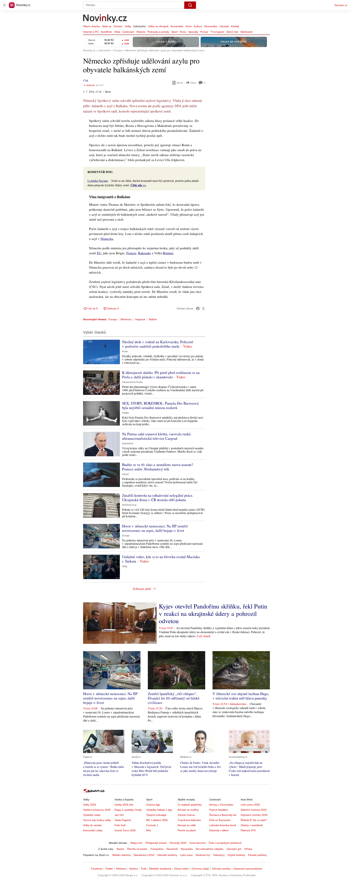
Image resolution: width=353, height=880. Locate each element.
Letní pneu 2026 (250, 804)
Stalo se (106, 26)
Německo (125, 319)
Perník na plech (187, 830)
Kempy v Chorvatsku (221, 804)
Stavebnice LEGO (144, 855)
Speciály (193, 31)
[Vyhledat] (190, 5)
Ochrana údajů (200, 868)
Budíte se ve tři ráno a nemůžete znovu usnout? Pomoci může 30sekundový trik (157, 467)
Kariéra (133, 868)
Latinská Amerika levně (222, 825)
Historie (140, 31)
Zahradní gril (233, 848)
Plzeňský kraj (129, 505)
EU (99, 253)
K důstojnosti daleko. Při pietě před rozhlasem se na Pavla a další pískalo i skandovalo (161, 374)
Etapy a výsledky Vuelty (128, 809)
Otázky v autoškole (252, 825)
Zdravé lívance (186, 814)
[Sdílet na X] (203, 308)
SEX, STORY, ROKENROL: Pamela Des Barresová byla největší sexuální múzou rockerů (160, 405)
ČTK (85, 80)
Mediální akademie (160, 868)
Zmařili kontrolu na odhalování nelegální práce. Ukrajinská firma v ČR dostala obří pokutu (157, 497)
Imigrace (140, 319)
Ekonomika (210, 26)
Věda (117, 31)
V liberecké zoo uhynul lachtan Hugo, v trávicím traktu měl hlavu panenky (241, 696)
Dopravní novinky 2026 (254, 814)
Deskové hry (203, 855)
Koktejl (235, 26)
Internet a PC (91, 31)
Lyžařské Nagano (98, 181)
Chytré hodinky (236, 855)
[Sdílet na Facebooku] (198, 308)
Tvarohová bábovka (189, 820)
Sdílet (193, 82)
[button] (101, 352)
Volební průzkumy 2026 (96, 809)
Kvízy (183, 31)
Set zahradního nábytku (209, 848)
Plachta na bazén (137, 848)
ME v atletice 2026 (157, 820)
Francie (131, 253)
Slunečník (172, 848)
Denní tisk (232, 31)
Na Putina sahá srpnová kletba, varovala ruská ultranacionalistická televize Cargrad (156, 436)
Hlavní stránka (91, 26)
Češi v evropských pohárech (225, 842)
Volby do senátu (92, 825)
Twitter (109, 868)
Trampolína (156, 848)
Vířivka (248, 848)
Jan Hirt (119, 814)
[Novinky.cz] (105, 19)
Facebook (96, 868)
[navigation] (4, 5)
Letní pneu (186, 855)
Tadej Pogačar (123, 820)
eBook (179, 82)
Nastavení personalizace (248, 868)
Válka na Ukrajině (158, 26)
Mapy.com (136, 842)
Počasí (204, 31)
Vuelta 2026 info (124, 804)
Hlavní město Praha (132, 382)
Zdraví (125, 474)
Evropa (112, 319)
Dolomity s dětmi (219, 830)
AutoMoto (106, 31)
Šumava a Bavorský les (222, 814)
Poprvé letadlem (218, 809)
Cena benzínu (197, 842)
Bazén (120, 848)
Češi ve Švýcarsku (220, 820)
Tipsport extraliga (156, 814)
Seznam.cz (340, 5)
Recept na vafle (187, 825)
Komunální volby (92, 830)
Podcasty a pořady (158, 31)
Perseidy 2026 (178, 842)
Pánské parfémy (257, 855)
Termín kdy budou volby (97, 820)
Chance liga (153, 804)
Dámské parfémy (167, 855)
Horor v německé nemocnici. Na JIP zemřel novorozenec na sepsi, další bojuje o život (155, 528)
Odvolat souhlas (221, 868)
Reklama (121, 868)
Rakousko (144, 253)
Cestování (128, 31)
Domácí (118, 26)
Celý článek (204, 636)
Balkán (153, 319)
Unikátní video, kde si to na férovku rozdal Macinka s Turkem (161, 559)
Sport (174, 31)
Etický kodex (181, 868)
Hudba (125, 413)
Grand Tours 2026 (125, 830)
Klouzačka (187, 848)
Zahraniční (139, 26)
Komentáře (177, 26)
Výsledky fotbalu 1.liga (159, 809)
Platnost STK (248, 830)
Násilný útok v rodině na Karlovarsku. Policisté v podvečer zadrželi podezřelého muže (157, 344)
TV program (217, 31)
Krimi (189, 26)
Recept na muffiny (188, 809)
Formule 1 (152, 825)
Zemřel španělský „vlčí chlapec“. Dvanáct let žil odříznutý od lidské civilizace (173, 698)
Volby (128, 26)
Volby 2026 (89, 804)
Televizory (219, 855)
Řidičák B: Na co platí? (254, 820)
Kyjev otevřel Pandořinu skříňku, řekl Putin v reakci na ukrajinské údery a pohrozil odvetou (213, 613)
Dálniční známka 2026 (254, 809)
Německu (106, 238)
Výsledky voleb (91, 814)
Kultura (198, 26)
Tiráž (143, 868)
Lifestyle (224, 26)
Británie (168, 253)
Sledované (246, 31)
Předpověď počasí (156, 842)
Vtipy (124, 566)
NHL (148, 830)
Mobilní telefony (121, 855)
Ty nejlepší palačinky (190, 804)
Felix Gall (120, 825)
